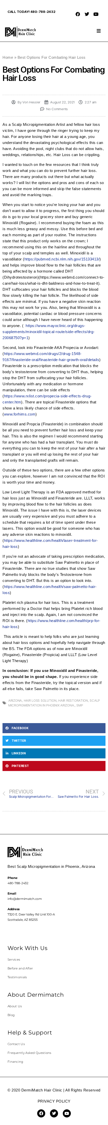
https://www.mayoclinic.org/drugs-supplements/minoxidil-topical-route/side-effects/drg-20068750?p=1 (49, 331)
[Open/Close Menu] (98, 30)
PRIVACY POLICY (54, 1101)
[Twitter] (86, 14)
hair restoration (73, 700)
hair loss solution (40, 700)
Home (8, 57)
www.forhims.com (20, 414)
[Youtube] (95, 14)
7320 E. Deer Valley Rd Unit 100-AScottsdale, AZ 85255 (31, 914)
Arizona (15, 700)
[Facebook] (77, 14)
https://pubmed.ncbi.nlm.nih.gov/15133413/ (62, 259)
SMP (79, 705)
